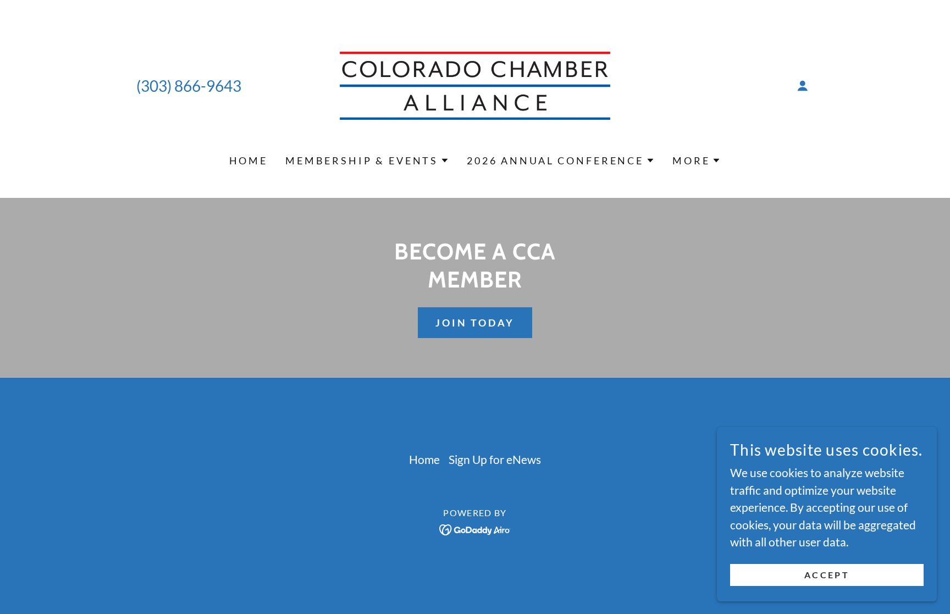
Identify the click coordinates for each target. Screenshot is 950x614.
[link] (475, 84)
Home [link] (248, 160)
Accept (827, 574)
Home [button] (424, 459)
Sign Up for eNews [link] (495, 459)
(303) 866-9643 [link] (188, 85)
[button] (803, 86)
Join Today (475, 323)
